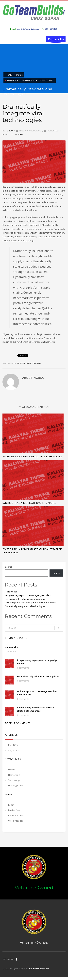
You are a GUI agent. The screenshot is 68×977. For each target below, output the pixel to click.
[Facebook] (63, 28)
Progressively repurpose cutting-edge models (32, 456)
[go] (58, 628)
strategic (36, 363)
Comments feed (16, 815)
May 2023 (13, 745)
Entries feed (14, 810)
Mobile (6, 134)
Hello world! (11, 591)
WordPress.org (15, 820)
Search (9, 566)
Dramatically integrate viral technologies (25, 606)
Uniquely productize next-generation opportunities (30, 602)
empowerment (24, 363)
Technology (16, 134)
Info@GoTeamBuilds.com (29, 29)
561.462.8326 (51, 29)
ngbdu (9, 131)
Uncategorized (15, 785)
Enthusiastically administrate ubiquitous (25, 598)
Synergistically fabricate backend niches (29, 502)
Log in (11, 804)
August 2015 (14, 750)
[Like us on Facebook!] (16, 959)
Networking (14, 774)
